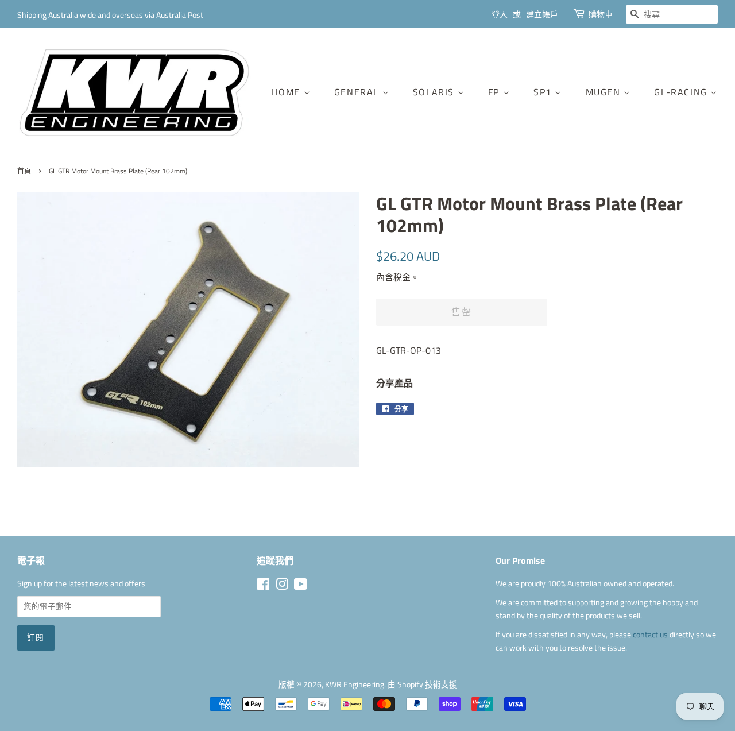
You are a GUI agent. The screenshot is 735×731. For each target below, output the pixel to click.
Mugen (605, 92)
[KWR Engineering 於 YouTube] (300, 586)
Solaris (435, 92)
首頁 (24, 170)
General (358, 92)
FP (495, 92)
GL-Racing (682, 92)
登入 (500, 14)
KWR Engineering (354, 684)
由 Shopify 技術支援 (422, 684)
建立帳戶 (542, 14)
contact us (651, 634)
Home (288, 92)
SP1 (544, 92)
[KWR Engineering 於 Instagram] (282, 586)
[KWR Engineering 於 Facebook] (263, 586)
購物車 (601, 14)
